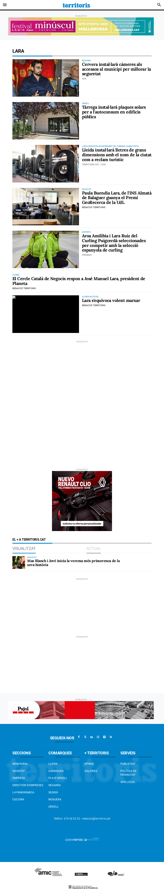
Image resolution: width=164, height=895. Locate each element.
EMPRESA (18, 778)
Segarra (54, 785)
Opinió (89, 763)
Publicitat (127, 763)
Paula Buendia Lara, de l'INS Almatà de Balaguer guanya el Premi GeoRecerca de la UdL (116, 197)
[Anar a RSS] (111, 737)
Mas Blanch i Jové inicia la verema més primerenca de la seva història (73, 562)
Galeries (90, 771)
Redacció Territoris (93, 207)
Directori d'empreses (27, 785)
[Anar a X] (85, 737)
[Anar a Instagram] (98, 737)
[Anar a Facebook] (79, 737)
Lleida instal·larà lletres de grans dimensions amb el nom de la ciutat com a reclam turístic (117, 154)
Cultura (18, 799)
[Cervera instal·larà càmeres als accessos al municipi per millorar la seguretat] (45, 78)
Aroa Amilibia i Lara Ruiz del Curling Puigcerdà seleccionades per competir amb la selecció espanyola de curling (114, 243)
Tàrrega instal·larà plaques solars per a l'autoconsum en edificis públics (114, 111)
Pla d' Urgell (57, 778)
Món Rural (20, 763)
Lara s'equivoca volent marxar (111, 300)
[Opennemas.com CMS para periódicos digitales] (82, 839)
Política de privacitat (128, 773)
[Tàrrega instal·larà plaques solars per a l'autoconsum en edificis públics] (45, 120)
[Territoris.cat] (76, 5)
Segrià (53, 792)
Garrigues (56, 771)
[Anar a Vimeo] (104, 737)
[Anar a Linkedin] (91, 737)
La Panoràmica (23, 792)
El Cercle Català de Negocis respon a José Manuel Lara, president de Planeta (78, 281)
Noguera (54, 799)
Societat (18, 771)
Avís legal (127, 782)
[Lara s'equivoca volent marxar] (45, 314)
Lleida (53, 763)
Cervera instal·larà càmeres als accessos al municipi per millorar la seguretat (116, 69)
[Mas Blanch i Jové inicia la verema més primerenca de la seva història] (18, 562)
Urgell (53, 806)
